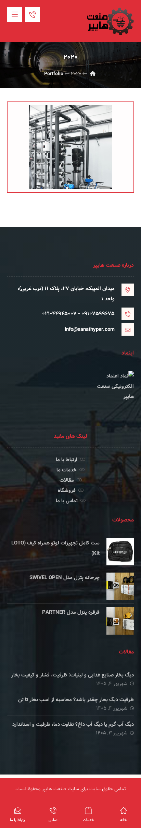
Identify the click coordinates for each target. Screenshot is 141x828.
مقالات (67, 480)
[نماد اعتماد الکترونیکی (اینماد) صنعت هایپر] (70, 396)
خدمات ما (66, 470)
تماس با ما (67, 501)
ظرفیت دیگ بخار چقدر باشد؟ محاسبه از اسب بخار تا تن (76, 700)
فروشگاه (67, 491)
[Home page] (93, 73)
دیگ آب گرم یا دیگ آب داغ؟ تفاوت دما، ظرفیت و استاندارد (73, 724)
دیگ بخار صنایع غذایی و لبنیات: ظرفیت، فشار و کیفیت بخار (72, 675)
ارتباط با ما (66, 460)
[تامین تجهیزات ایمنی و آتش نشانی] (110, 21)
